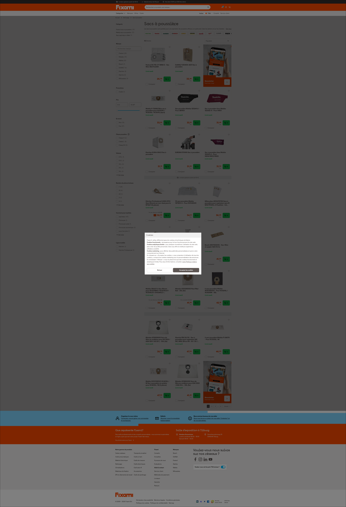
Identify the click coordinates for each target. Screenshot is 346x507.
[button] (186, 270)
